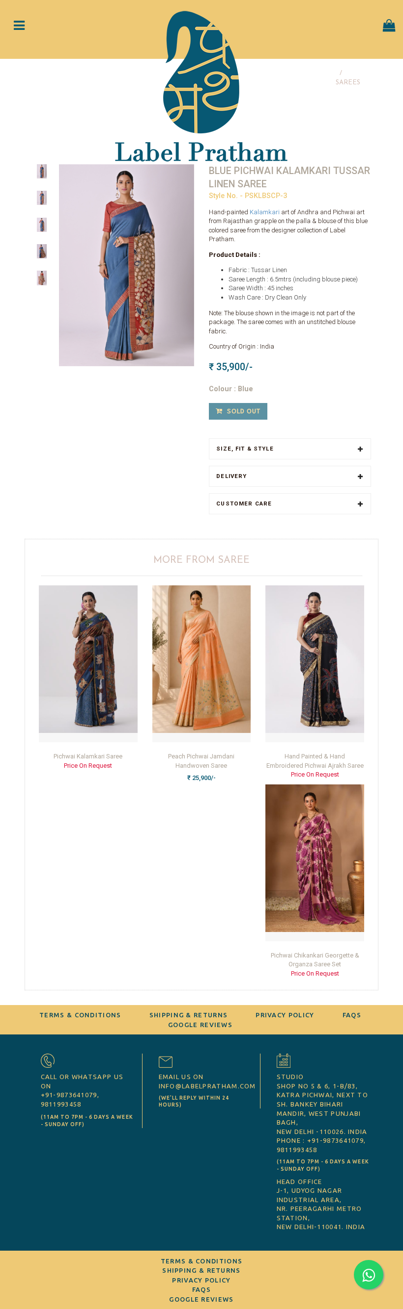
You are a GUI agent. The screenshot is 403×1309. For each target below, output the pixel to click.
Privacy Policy (285, 1014)
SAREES (348, 82)
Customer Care (244, 504)
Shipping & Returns (188, 1014)
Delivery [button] (231, 476)
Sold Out (242, 410)
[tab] (290, 449)
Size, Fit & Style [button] (244, 449)
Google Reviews (200, 1024)
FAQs (352, 1014)
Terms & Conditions (80, 1014)
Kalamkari (265, 212)
